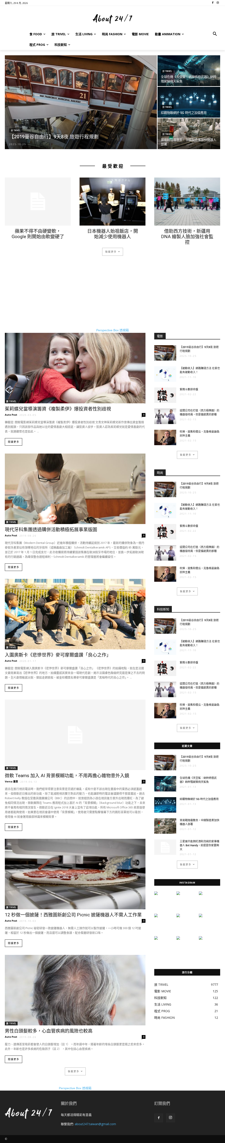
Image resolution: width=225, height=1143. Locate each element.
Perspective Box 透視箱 (112, 330)
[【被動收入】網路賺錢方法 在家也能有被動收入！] (165, 374)
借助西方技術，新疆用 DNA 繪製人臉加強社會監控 (187, 236)
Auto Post (11, 414)
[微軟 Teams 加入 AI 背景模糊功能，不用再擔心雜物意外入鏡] (75, 735)
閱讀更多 (13, 442)
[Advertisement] (112, 297)
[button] (215, 34)
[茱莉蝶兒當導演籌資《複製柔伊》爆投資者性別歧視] (75, 368)
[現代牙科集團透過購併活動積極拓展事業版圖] (75, 489)
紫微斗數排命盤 (189, 389)
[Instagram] (170, 1117)
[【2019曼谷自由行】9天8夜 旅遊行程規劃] (81, 105)
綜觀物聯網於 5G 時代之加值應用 (199, 799)
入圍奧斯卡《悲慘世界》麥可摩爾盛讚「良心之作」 (58, 655)
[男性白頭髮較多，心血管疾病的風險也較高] (75, 990)
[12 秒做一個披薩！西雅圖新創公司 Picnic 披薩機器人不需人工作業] (75, 874)
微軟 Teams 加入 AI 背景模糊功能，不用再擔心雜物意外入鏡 (67, 775)
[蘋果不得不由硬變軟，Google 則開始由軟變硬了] (38, 202)
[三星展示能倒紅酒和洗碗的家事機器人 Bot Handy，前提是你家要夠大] (165, 847)
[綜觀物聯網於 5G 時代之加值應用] (189, 102)
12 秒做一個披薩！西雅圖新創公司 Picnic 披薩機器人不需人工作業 (73, 914)
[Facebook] (158, 1117)
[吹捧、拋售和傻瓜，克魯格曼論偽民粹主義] (165, 437)
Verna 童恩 (11, 781)
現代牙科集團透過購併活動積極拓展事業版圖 (51, 529)
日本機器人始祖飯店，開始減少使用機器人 (112, 233)
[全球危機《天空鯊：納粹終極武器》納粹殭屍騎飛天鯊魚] (189, 70)
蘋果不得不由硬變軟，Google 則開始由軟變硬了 (38, 233)
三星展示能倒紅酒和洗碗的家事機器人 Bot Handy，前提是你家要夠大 (199, 845)
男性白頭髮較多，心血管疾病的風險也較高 (49, 1031)
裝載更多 (111, 251)
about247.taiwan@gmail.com (95, 1124)
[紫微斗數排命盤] (165, 395)
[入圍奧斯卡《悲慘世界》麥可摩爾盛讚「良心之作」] (75, 614)
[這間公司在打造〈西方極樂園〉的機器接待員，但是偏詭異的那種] (165, 416)
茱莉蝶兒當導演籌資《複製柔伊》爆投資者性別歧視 (58, 408)
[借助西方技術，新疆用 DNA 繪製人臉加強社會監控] (187, 202)
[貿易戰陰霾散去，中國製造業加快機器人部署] (189, 133)
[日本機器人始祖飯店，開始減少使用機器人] (112, 202)
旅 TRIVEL (15, 130)
